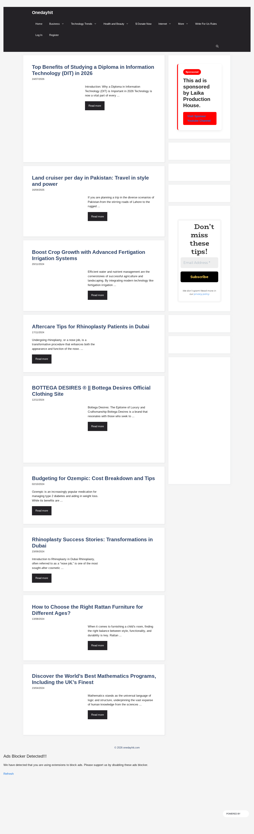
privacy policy (201, 294)
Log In (38, 35)
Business (54, 23)
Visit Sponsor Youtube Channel (199, 118)
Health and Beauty (114, 23)
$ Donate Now (143, 23)
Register (54, 35)
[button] (217, 46)
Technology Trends (81, 23)
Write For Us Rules (206, 23)
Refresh (8, 773)
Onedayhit (42, 12)
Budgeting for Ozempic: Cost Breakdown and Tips (93, 478)
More (181, 23)
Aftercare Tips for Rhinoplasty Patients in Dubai (90, 326)
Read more (94, 105)
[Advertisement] (199, 422)
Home (38, 23)
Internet (162, 23)
